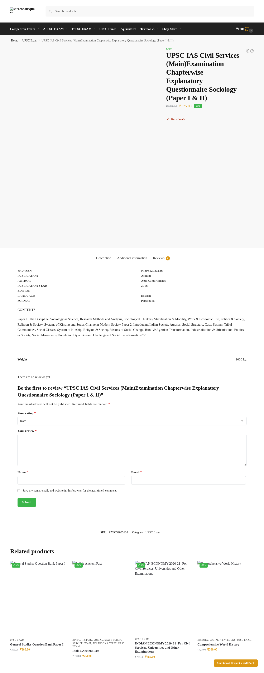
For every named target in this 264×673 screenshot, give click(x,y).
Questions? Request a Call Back (235, 663)
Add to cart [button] (38, 658)
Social (98, 640)
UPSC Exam (29, 40)
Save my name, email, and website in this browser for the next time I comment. (70, 490)
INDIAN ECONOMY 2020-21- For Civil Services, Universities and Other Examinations (162, 647)
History (87, 640)
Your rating (27, 413)
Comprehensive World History (218, 644)
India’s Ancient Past (85, 650)
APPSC (76, 640)
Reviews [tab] (160, 258)
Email (136, 472)
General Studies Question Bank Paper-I (36, 644)
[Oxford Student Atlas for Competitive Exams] (252, 51)
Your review (27, 431)
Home (14, 40)
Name (23, 472)
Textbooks (100, 643)
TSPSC (113, 643)
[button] (245, 29)
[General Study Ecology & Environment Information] (248, 51)
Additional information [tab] (132, 258)
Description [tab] (103, 258)
